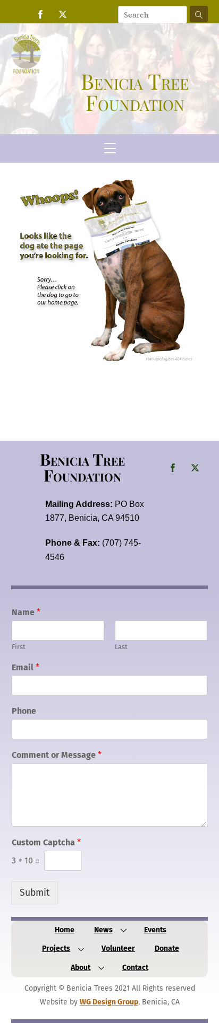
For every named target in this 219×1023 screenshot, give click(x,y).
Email (25, 667)
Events (155, 929)
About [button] (80, 967)
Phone (24, 711)
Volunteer (118, 948)
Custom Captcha (46, 842)
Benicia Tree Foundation (82, 467)
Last (121, 647)
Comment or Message (57, 755)
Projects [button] (56, 948)
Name (26, 612)
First (19, 647)
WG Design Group (109, 1002)
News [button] (103, 929)
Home (64, 929)
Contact (135, 967)
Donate (167, 948)
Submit (34, 892)
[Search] (199, 14)
